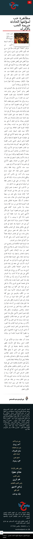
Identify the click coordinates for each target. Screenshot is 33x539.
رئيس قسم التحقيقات (16, 448)
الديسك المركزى (16, 454)
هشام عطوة (16, 472)
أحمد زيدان (16, 444)
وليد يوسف (16, 494)
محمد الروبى (16, 480)
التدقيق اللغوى (16, 458)
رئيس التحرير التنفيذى (16, 483)
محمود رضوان (16, 461)
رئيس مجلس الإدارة (16, 468)
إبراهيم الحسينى (16, 487)
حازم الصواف (16, 451)
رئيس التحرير (16, 476)
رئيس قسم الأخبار (16, 441)
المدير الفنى (16, 490)
